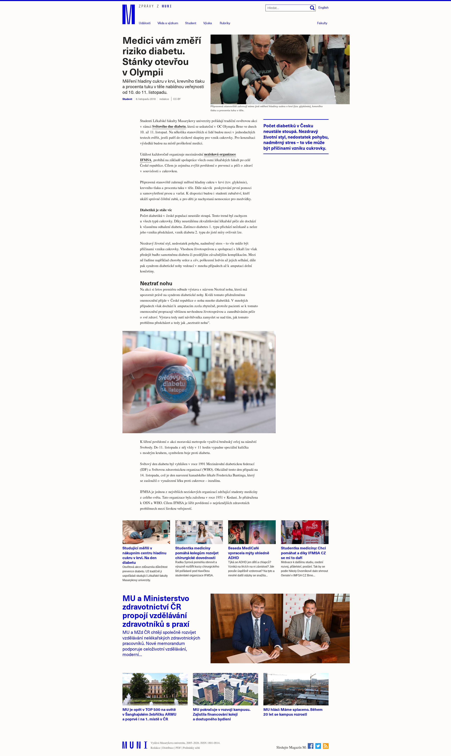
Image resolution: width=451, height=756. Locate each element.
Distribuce (168, 747)
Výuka (207, 23)
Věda (167, 23)
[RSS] (326, 746)
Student (190, 23)
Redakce (155, 747)
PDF (178, 747)
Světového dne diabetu (169, 126)
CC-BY (177, 99)
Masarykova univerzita (172, 743)
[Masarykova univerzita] (134, 746)
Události (144, 23)
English (323, 7)
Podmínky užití (191, 747)
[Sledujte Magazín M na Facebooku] (310, 746)
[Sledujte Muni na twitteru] (318, 746)
